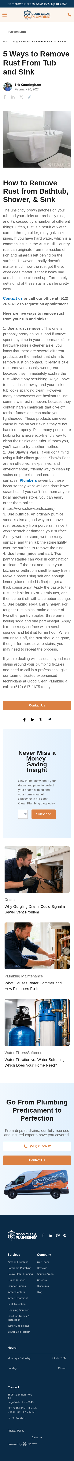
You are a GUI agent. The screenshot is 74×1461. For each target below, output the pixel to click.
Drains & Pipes (16, 1279)
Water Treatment (18, 1297)
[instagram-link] (58, 1235)
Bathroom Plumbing (19, 1267)
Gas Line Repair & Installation (19, 1317)
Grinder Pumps (17, 1285)
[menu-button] (4, 14)
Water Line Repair (18, 1325)
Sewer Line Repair (19, 1331)
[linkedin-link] (50, 1235)
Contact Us (37, 705)
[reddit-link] (64, 1235)
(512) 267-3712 (40, 1146)
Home (6, 41)
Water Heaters (16, 1291)
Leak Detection (17, 1303)
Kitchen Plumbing (18, 1261)
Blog (15, 41)
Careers (42, 1279)
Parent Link (17, 32)
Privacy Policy (16, 1430)
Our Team (43, 1261)
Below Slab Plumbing (20, 1273)
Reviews (42, 1267)
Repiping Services (18, 1309)
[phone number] (69, 14)
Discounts (43, 1285)
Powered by (15, 1444)
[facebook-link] (43, 1235)
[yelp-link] (35, 1235)
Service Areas (45, 1273)
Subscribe (43, 814)
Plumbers (28, 480)
